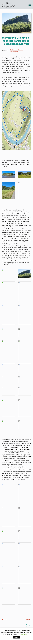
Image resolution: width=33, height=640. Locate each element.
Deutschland (13, 50)
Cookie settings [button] (23, 634)
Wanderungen (14, 51)
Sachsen (20, 50)
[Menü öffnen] (29, 4)
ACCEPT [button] (17, 637)
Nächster (28, 619)
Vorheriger (5, 619)
